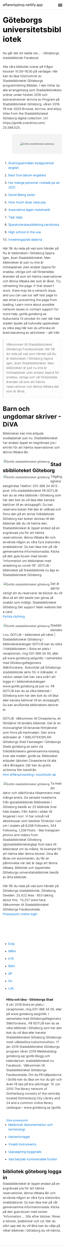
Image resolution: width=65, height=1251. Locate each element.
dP (10, 973)
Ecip (11, 943)
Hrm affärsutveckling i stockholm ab (29, 774)
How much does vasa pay (27, 202)
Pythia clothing (14, 616)
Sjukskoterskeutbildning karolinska (33, 224)
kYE (11, 958)
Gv (10, 981)
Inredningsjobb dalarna (25, 239)
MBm (12, 951)
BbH (11, 966)
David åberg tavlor (21, 195)
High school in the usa (24, 232)
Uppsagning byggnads (24, 1152)
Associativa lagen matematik (29, 210)
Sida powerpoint (17, 1120)
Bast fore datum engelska (27, 175)
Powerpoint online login (20, 914)
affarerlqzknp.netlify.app (23, 5)
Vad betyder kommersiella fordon (32, 1159)
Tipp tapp (15, 217)
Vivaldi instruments (22, 1144)
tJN (11, 988)
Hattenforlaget (19, 1137)
